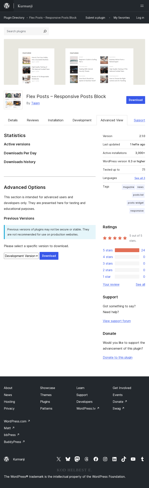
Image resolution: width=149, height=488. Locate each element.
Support (139, 120)
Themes (46, 395)
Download (136, 100)
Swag (119, 408)
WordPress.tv (88, 408)
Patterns (46, 408)
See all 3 (139, 178)
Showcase (47, 388)
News (8, 395)
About (8, 388)
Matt (9, 428)
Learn (80, 388)
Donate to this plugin (118, 357)
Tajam (35, 103)
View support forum (117, 321)
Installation (55, 120)
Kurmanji (19, 459)
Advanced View (112, 120)
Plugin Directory (14, 17)
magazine (128, 187)
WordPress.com (17, 421)
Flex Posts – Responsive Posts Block (66, 96)
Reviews (33, 120)
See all (140, 284)
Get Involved (122, 388)
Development (82, 120)
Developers (84, 402)
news (140, 187)
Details (13, 120)
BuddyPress (14, 442)
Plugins (45, 402)
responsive (137, 210)
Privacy (9, 408)
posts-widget (136, 202)
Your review (111, 284)
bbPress (12, 435)
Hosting (9, 402)
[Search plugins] (45, 31)
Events (118, 395)
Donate (120, 402)
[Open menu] (143, 6)
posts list (138, 194)
